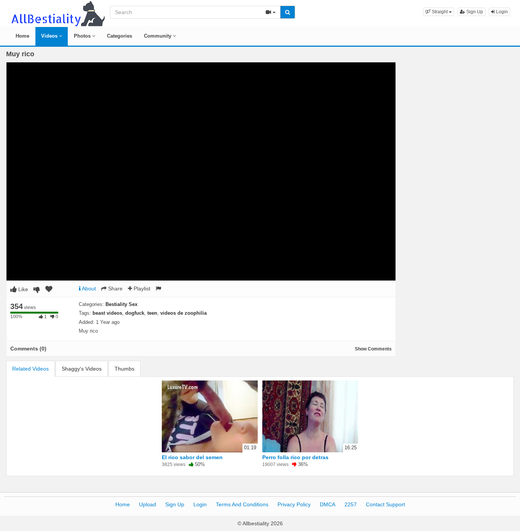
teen (152, 313)
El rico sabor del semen (192, 457)
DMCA (327, 504)
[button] (438, 12)
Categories (119, 36)
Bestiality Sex (121, 304)
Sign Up (474, 11)
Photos (83, 36)
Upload (147, 504)
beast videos (107, 313)
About (88, 288)
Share (115, 288)
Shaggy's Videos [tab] (82, 369)
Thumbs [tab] (124, 369)
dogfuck (134, 313)
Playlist (141, 288)
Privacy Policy (294, 504)
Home (22, 36)
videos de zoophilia (183, 313)
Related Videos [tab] (30, 369)
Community (158, 36)
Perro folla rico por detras (295, 457)
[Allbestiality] (57, 13)
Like (22, 289)
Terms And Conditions (242, 504)
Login (501, 11)
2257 (351, 504)
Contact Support (385, 504)
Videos (50, 36)
